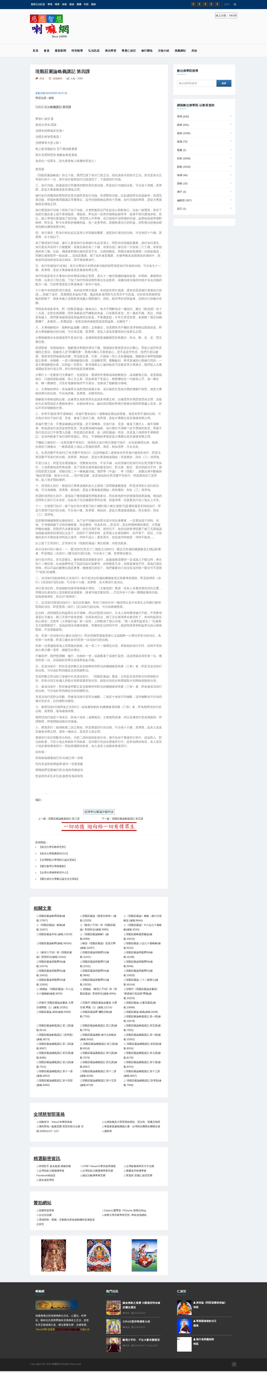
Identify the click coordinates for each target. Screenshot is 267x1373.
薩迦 (71, 4)
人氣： (76, 78)
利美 (86, 4)
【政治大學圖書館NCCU (52, 853)
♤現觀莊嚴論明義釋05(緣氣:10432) (51, 973)
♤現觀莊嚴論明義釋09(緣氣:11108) (138, 954)
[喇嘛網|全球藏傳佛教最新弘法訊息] (205, 4)
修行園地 (147, 50)
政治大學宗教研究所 (52, 846)
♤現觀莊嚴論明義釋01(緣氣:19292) (94, 982)
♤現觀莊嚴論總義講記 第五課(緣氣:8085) (55, 1055)
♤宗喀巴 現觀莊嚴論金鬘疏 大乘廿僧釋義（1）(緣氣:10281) (54, 1005)
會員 (46, 50)
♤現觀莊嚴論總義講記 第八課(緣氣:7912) (55, 1064)
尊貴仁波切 (129, 50)
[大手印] (144, 1255)
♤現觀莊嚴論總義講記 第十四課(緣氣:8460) (54, 1082)
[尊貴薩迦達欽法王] (184, 1325)
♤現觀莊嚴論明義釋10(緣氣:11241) (94, 954)
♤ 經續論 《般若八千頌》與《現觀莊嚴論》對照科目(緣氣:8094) (98, 991)
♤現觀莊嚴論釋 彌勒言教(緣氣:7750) (96, 1014)
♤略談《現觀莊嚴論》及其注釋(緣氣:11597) (98, 945)
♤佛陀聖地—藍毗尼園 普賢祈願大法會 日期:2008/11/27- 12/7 (60, 1128)
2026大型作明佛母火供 (136, 1321)
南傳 (182, 175)
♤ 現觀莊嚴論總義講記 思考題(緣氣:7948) (142, 1082)
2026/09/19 (139, 1327)
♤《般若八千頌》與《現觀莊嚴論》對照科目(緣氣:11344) (54, 954)
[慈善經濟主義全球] (217, 4)
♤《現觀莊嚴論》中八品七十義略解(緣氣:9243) (143, 927)
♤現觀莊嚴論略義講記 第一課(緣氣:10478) (142, 1018)
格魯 (64, 4)
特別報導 (77, 50)
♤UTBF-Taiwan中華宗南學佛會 (98, 1166)
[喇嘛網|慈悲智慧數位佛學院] (199, 4)
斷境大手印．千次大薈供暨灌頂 (141, 1339)
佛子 (181, 191)
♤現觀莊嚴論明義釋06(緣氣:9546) (138, 964)
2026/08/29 (139, 1313)
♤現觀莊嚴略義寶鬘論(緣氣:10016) (138, 936)
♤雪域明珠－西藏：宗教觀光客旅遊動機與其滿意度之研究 (65, 1222)
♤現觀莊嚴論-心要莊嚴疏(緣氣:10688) (140, 1005)
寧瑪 (50, 4)
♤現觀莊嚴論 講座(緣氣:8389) (53, 1011)
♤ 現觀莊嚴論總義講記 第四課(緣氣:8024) (142, 1046)
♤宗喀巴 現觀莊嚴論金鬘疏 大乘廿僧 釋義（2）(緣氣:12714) (98, 1005)
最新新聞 (60, 50)
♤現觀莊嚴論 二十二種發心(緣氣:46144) (141, 982)
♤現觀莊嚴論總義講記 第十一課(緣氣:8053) (54, 1073)
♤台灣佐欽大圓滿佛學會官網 (96, 1170)
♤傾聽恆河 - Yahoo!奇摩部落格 (54, 1121)
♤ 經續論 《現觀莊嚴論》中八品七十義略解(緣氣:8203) (54, 991)
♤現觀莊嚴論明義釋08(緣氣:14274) (51, 964)
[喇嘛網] (211, 4)
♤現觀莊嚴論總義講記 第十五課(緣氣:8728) (98, 1082)
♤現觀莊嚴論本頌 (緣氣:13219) (54, 934)
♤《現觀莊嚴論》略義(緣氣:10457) (50, 927)
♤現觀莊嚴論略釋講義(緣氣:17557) (50, 918)
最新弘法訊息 (38, 4)
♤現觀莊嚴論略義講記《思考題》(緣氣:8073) (55, 1037)
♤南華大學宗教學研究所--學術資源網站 (124, 1214)
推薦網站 (180, 50)
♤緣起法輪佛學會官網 (92, 1175)
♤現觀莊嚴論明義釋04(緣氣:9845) (94, 973)
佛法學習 (110, 50)
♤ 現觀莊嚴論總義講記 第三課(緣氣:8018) (99, 1046)
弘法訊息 (94, 50)
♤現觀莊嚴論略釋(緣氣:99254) (54, 943)
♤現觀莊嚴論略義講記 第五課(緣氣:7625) (142, 1027)
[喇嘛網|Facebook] (193, 4)
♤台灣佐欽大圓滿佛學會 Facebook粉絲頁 (50, 1173)
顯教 (93, 4)
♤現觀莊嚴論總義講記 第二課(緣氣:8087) (55, 1046)
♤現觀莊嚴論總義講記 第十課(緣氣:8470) (142, 1064)
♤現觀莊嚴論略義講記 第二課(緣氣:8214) (55, 1027)
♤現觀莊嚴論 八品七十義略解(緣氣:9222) (142, 945)
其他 (194, 50)
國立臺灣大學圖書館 (52, 866)
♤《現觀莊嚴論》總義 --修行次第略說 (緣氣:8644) (143, 918)
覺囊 (79, 4)
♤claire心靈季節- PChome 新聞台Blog (124, 1210)
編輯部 (184, 200)
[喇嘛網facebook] (234, 1364)
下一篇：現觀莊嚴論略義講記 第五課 (122, 818)
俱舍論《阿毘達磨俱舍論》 (211, 1302)
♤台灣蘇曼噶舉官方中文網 (139, 1166)
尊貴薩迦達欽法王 (206, 1320)
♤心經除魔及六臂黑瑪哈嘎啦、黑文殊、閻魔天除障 (131, 1121)
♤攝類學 (107, 1131)
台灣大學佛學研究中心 (54, 872)
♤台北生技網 (44, 1214)
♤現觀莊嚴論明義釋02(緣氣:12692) (51, 982)
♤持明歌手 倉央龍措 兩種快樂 (53, 1166)
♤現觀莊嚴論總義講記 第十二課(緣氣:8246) (98, 1073)
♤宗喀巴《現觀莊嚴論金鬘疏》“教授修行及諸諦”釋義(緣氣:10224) (141, 994)
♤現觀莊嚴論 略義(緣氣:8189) (141, 1011)
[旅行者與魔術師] (184, 1341)
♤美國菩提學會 (45, 1210)
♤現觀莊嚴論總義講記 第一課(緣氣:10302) (142, 1037)
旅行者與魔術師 (204, 1339)
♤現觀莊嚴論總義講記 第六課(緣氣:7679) (98, 1055)
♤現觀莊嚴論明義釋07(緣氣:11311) (94, 964)
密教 (182, 183)
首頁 (35, 50)
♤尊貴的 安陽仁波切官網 (138, 1175)
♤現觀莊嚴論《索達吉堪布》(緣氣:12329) (98, 918)
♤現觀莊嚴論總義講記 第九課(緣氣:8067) (98, 1064)
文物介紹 (163, 50)
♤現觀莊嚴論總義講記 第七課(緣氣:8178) (142, 1055)
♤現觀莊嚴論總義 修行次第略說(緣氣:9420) (98, 1037)
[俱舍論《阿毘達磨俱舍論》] (184, 1307)
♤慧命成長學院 (45, 1179)
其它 (181, 208)
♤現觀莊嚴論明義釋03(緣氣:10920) (138, 973)
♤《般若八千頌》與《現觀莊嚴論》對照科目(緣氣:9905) (98, 927)
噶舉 (57, 4)
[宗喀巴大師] (99, 1255)
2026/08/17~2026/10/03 (146, 1345)
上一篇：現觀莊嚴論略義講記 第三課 (59, 818)
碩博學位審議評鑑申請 (99, 811)
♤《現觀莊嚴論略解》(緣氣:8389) (94, 936)
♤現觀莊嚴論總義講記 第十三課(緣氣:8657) (142, 1073)
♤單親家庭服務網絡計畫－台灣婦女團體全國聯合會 (131, 1126)
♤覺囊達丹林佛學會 (135, 1170)
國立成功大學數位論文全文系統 (59, 878)
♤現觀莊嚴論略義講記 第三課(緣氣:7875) (98, 1027)
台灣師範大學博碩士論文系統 (57, 859)
